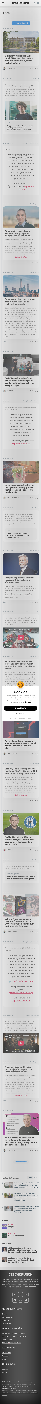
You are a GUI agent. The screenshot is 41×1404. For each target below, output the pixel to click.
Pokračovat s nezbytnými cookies (20, 718)
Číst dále (28, 702)
